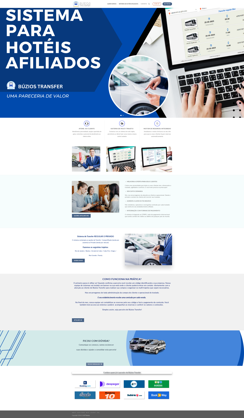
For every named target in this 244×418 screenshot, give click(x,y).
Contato (144, 3)
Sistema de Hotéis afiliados (128, 3)
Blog (87, 412)
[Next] (236, 63)
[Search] (149, 4)
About (74, 412)
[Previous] (7, 63)
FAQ (98, 412)
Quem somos (111, 3)
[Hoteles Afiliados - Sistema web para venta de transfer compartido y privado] (81, 4)
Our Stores (81, 412)
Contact (93, 412)
